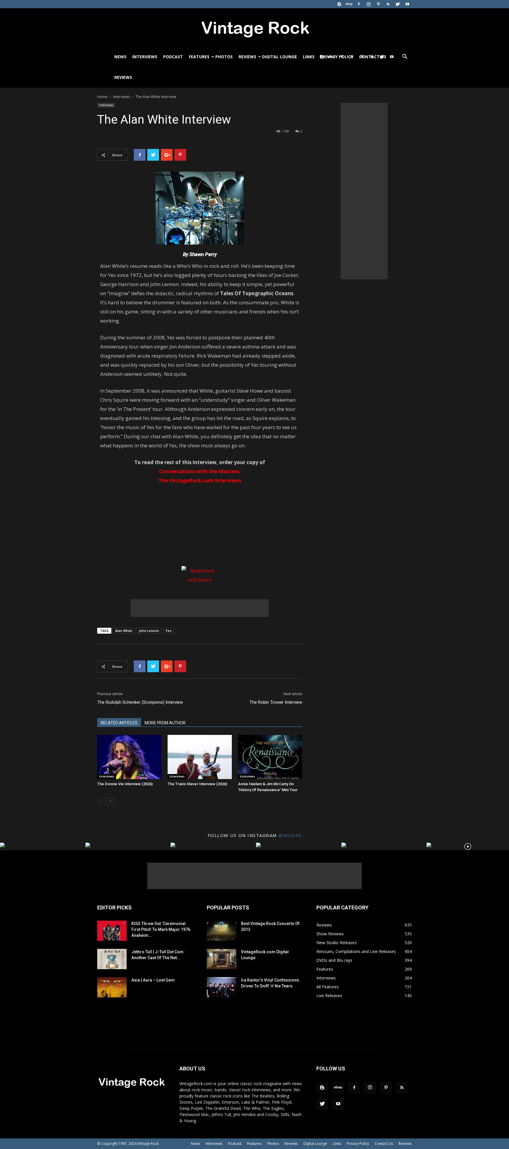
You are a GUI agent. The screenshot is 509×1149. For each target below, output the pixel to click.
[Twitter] (397, 4)
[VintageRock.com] (254, 28)
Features (199, 56)
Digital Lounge (279, 56)
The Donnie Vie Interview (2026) (125, 784)
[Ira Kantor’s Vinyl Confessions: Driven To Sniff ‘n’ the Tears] (221, 987)
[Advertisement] (200, 608)
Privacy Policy (358, 1143)
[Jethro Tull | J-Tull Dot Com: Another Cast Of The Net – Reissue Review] (112, 959)
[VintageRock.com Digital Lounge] (221, 959)
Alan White (123, 630)
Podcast (173, 56)
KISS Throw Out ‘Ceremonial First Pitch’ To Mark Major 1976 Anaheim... (160, 929)
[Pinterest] (378, 4)
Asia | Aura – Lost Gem (153, 980)
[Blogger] (339, 4)
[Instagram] (368, 4)
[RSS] (388, 4)
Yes (168, 630)
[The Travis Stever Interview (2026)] (200, 757)
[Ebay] (349, 4)
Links (309, 56)
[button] (405, 57)
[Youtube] (407, 4)
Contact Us (384, 1143)
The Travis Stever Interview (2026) (197, 784)
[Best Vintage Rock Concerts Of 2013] (221, 931)
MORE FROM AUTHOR (165, 722)
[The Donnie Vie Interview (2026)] (129, 757)
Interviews (144, 56)
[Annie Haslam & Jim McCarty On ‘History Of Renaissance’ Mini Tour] (270, 757)
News (120, 56)
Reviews (247, 56)
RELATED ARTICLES (119, 722)
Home (102, 96)
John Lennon (149, 630)
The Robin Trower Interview (275, 702)
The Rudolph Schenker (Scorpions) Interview (140, 702)
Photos (224, 56)
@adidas (290, 835)
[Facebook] (358, 4)
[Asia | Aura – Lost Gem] (112, 987)
